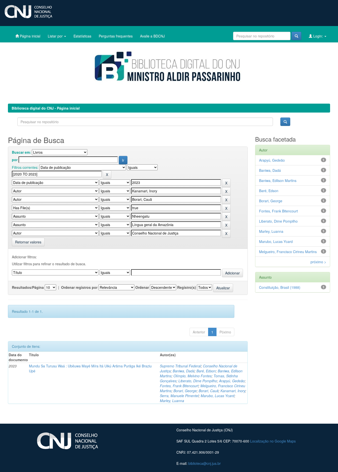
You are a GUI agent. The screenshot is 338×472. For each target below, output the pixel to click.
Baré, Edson (206, 370)
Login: (318, 35)
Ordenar (142, 287)
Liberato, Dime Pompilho (197, 380)
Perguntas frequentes (116, 35)
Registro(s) (186, 287)
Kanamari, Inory (232, 390)
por (15, 159)
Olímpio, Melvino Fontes (192, 375)
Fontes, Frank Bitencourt (179, 385)
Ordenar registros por (79, 287)
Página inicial (29, 35)
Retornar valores (28, 241)
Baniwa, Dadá (183, 370)
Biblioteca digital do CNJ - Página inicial (46, 108)
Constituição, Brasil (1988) (279, 287)
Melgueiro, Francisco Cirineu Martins (288, 251)
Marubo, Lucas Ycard (217, 395)
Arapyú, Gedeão (232, 380)
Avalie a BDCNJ (152, 35)
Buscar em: (21, 152)
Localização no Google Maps (273, 441)
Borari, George (185, 390)
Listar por (56, 35)
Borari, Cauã (208, 390)
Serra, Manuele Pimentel (179, 395)
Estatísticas (82, 35)
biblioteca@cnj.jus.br (204, 463)
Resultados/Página (28, 287)
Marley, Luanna (172, 400)
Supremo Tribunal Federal (180, 365)
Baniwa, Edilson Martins (277, 180)
